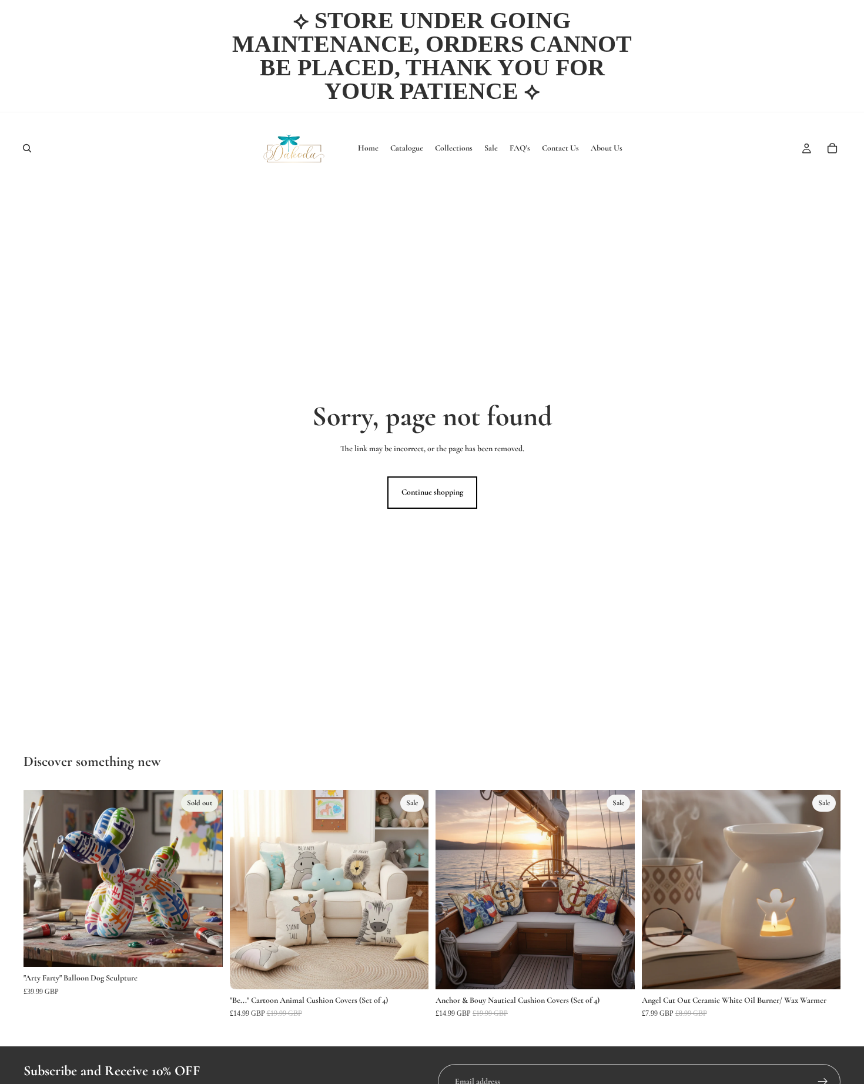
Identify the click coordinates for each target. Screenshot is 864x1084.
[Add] (410, 971)
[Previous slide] (41, 879)
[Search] (27, 148)
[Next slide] (205, 879)
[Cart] (832, 148)
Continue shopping (432, 492)
